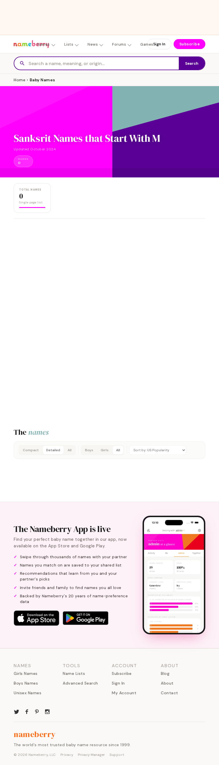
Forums (119, 44)
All (70, 450)
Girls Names (26, 673)
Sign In (159, 44)
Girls (105, 450)
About (167, 683)
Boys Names (26, 683)
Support (117, 754)
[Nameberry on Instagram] (47, 711)
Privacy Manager (91, 754)
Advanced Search (80, 683)
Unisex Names (27, 692)
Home (19, 79)
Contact (169, 692)
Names (43, 44)
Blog (165, 673)
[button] (109, 450)
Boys (89, 450)
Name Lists (74, 673)
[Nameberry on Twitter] (16, 711)
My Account (124, 692)
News (93, 44)
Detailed (53, 450)
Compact (31, 450)
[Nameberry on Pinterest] (37, 711)
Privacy (67, 754)
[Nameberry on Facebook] (27, 711)
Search (191, 63)
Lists (69, 44)
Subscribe (189, 44)
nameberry (35, 734)
